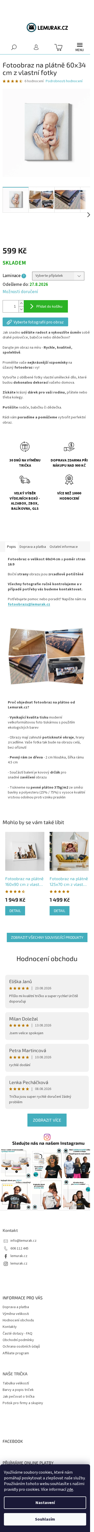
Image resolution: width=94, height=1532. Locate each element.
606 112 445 (19, 1248)
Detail (15, 910)
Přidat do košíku (49, 306)
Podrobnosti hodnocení (64, 81)
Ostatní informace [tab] (64, 546)
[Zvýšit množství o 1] (21, 303)
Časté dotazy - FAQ (17, 1333)
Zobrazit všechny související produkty (47, 937)
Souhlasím (45, 1519)
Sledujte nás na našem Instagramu (48, 1143)
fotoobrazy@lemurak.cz (29, 604)
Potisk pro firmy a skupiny (23, 1403)
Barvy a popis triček (18, 1390)
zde (70, 1489)
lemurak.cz (18, 1256)
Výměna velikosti (16, 1313)
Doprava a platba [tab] (33, 546)
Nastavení (45, 1503)
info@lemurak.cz (23, 1240)
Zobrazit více (47, 1119)
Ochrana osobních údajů (21, 1346)
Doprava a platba (16, 1307)
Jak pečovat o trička (18, 1396)
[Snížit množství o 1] (21, 309)
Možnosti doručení (20, 292)
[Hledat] (13, 47)
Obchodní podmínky (18, 1340)
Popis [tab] (11, 546)
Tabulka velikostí (16, 1383)
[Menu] (79, 47)
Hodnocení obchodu (47, 958)
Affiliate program (16, 1353)
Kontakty (10, 1326)
